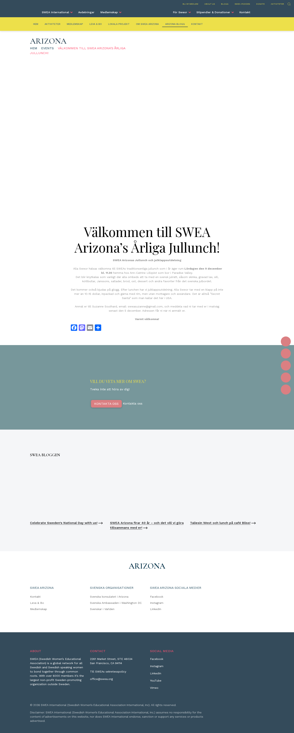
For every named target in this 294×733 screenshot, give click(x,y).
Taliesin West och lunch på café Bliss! (220, 523)
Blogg (224, 4)
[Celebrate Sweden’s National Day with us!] (67, 490)
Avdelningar (86, 12)
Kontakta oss (106, 404)
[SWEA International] (147, 10)
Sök (289, 3)
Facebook (156, 596)
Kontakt (244, 12)
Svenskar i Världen (102, 609)
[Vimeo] (286, 390)
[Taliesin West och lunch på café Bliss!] (227, 490)
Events (47, 48)
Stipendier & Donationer (213, 12)
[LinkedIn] (286, 365)
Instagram (156, 602)
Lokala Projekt (119, 24)
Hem (35, 24)
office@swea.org (101, 679)
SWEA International (55, 12)
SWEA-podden (242, 4)
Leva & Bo (95, 24)
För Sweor (180, 12)
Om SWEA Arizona (147, 24)
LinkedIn (155, 609)
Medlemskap (109, 12)
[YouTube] (286, 378)
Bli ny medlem (190, 4)
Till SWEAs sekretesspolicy (108, 671)
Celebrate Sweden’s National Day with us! (63, 523)
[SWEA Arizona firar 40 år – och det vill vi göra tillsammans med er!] (147, 490)
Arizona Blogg (175, 24)
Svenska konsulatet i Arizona (109, 596)
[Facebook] (286, 341)
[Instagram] (286, 353)
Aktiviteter (277, 4)
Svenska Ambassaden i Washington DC (116, 602)
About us (209, 4)
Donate (260, 4)
